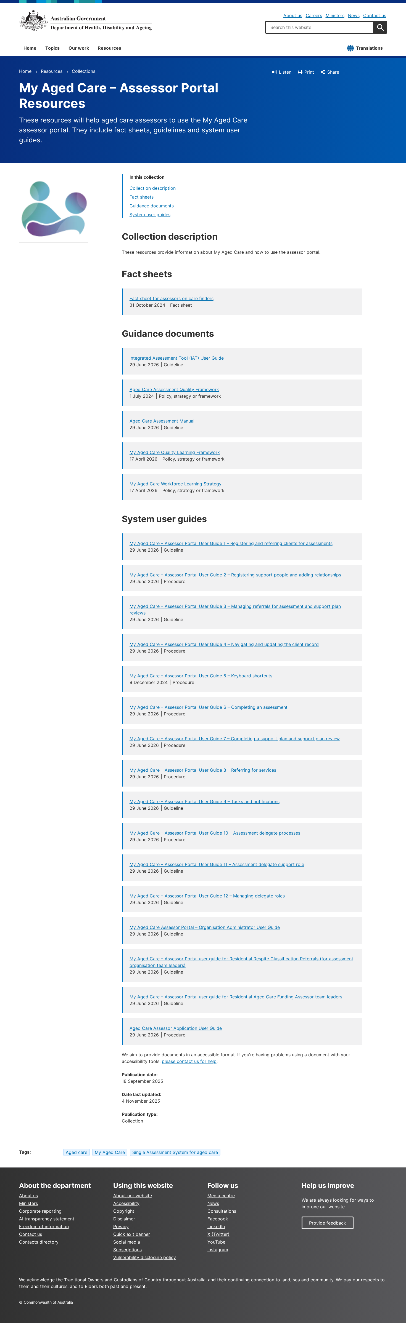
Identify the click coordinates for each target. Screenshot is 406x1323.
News (354, 15)
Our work (78, 48)
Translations (369, 48)
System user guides (150, 214)
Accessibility (126, 1203)
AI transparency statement (46, 1219)
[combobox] (319, 27)
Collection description (153, 188)
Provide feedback (327, 1223)
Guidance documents (152, 206)
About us (292, 15)
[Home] (85, 20)
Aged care (76, 1152)
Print (309, 72)
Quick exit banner (131, 1234)
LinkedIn (216, 1226)
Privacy (121, 1226)
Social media (126, 1242)
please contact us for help (189, 1061)
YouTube (216, 1242)
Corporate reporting (40, 1211)
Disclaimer (124, 1219)
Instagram (217, 1249)
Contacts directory (39, 1242)
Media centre (221, 1195)
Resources (109, 48)
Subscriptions (127, 1249)
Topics (52, 48)
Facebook (217, 1219)
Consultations (221, 1211)
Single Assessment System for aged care (175, 1152)
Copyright (123, 1211)
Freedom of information (44, 1226)
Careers (314, 15)
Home (29, 48)
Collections (83, 71)
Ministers (335, 15)
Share (333, 72)
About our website (132, 1195)
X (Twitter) (218, 1234)
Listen (285, 72)
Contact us (374, 15)
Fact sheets (142, 197)
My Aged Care (110, 1152)
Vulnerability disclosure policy (144, 1257)
